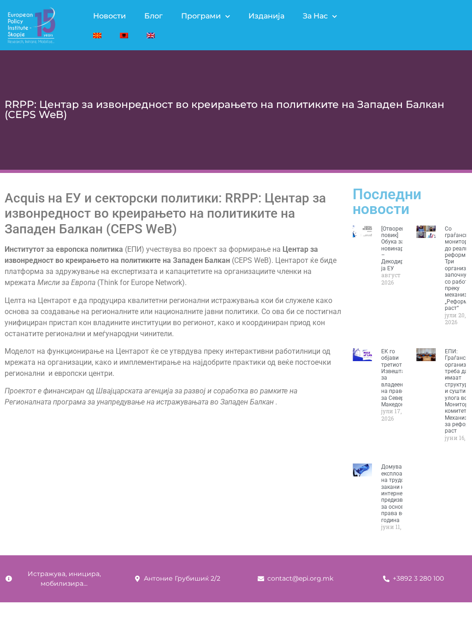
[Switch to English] (150, 35)
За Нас (315, 16)
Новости (109, 16)
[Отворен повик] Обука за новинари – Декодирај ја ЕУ (394, 249)
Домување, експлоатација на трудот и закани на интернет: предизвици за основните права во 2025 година (400, 493)
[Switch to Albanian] (124, 35)
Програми (201, 16)
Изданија (266, 16)
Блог (153, 16)
